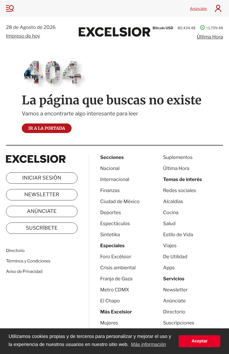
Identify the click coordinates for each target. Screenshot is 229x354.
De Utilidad (175, 256)
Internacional (114, 179)
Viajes (170, 245)
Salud (169, 223)
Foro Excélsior (116, 256)
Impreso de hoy (23, 36)
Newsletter (41, 195)
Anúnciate (198, 8)
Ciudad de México (120, 201)
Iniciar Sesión (41, 178)
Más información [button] (148, 344)
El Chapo (110, 301)
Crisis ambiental (118, 267)
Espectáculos (115, 223)
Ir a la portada (46, 128)
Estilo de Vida (178, 234)
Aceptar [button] (199, 341)
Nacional (110, 168)
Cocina (171, 212)
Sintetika (110, 234)
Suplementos (178, 157)
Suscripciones (178, 323)
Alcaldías (173, 201)
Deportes (110, 212)
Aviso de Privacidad (24, 271)
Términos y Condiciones (28, 261)
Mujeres (109, 323)
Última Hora (210, 37)
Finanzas (110, 190)
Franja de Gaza (116, 279)
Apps (169, 267)
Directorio (15, 250)
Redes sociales (179, 190)
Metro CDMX (114, 290)
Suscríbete (42, 228)
